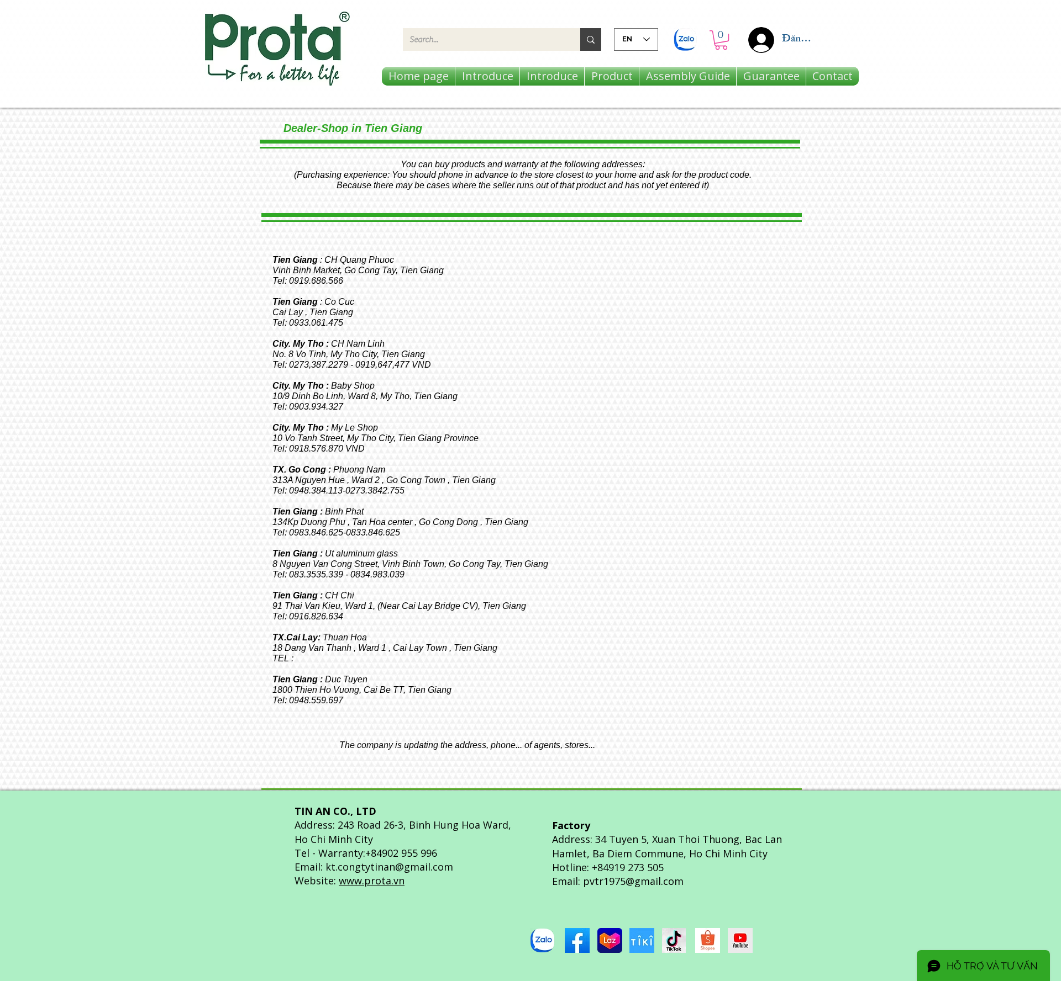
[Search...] (590, 39)
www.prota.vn (372, 880)
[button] (721, 40)
